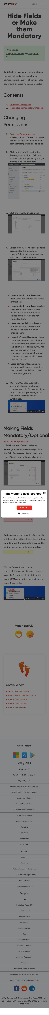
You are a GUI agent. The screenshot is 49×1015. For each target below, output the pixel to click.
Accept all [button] (24, 508)
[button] (24, 513)
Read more (23, 502)
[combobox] (44, 493)
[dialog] (24, 504)
